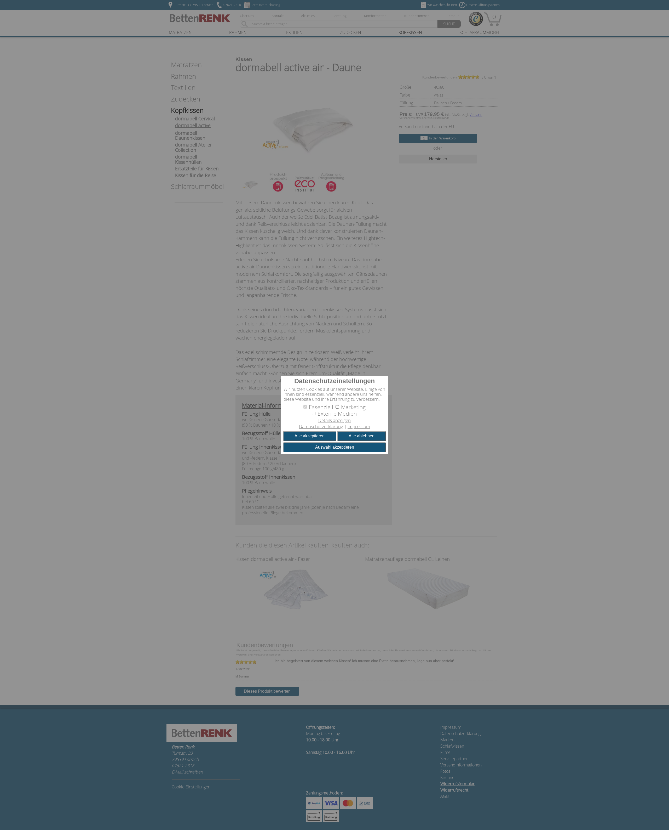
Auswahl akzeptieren (334, 447)
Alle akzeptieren (310, 436)
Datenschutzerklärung (321, 427)
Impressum (359, 427)
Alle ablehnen (361, 436)
